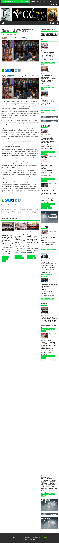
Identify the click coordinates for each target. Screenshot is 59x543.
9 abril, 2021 (53, 183)
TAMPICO (50, 207)
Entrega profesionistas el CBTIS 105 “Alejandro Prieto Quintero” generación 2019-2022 (30, 211)
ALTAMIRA (44, 274)
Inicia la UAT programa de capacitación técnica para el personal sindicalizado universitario (10, 211)
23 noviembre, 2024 (46, 258)
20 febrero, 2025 (46, 134)
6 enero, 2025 (53, 231)
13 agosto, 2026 (6, 232)
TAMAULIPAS (13, 204)
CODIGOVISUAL (14, 34)
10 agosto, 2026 (45, 96)
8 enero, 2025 (53, 156)
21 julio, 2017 (53, 279)
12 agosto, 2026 (19, 231)
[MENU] (57, 23)
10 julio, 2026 (53, 333)
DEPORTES (44, 249)
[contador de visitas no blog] (49, 35)
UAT (22, 258)
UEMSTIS (4, 261)
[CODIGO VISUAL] (29, 20)
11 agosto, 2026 (31, 231)
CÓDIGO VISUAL (6, 204)
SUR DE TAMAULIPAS (46, 206)
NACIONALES (51, 151)
